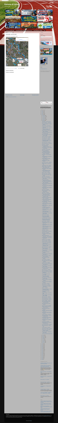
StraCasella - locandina (45, 192)
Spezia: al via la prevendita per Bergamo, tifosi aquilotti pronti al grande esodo (46, 407)
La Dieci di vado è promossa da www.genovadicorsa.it (46, 200)
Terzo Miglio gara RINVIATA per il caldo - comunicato (47, 182)
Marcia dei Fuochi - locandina (46, 173)
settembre (43, 119)
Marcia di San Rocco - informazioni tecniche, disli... (47, 250)
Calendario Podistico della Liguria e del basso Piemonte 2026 (46, 363)
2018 (42, 348)
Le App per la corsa (29, 30)
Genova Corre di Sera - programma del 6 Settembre (46, 180)
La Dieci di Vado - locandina (46, 327)
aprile (43, 338)
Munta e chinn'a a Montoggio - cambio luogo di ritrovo (46, 194)
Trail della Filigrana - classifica (45, 389)
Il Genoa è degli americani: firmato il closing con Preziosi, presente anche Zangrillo (46, 404)
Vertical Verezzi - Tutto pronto (46, 125)
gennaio (43, 342)
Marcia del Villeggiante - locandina (47, 270)
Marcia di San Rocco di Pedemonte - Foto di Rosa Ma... (47, 236)
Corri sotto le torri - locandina (46, 137)
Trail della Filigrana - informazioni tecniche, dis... (47, 238)
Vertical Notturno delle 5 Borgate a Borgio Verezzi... (47, 188)
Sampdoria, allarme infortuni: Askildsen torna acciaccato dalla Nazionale (46, 411)
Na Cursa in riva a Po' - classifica (47, 162)
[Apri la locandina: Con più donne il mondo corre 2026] (45, 25)
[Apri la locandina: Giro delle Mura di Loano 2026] (29, 19)
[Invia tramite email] (20, 68)
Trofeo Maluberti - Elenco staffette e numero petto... (47, 148)
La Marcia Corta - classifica (46, 262)
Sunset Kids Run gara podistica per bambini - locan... (46, 317)
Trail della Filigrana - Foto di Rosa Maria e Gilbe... (47, 213)
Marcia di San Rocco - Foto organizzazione (46, 191)
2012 (42, 355)
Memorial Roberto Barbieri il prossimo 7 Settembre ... (46, 153)
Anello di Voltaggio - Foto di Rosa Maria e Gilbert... (47, 295)
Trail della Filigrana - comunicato (46, 231)
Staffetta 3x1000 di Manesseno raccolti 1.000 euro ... (46, 307)
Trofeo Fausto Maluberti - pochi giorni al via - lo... (46, 228)
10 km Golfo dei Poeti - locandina (47, 324)
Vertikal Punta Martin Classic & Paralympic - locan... (46, 245)
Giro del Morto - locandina (46, 283)
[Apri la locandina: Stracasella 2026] (13, 12)
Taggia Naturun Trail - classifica (46, 165)
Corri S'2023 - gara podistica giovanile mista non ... (46, 207)
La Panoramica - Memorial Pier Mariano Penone (46, 243)
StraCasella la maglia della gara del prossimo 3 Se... (46, 140)
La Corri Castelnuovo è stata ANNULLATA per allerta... (46, 170)
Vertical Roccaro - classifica (46, 284)
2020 (42, 346)
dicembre (43, 115)
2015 (42, 352)
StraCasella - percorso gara (46, 149)
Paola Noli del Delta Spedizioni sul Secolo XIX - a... (47, 184)
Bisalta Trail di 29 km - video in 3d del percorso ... (47, 205)
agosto (43, 120)
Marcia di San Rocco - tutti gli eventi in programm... (46, 256)
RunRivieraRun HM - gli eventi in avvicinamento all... (46, 323)
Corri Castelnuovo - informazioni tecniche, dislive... (46, 201)
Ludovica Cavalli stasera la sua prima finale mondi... (46, 211)
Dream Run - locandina (45, 144)
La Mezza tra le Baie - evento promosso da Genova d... (46, 129)
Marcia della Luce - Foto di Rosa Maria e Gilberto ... (46, 266)
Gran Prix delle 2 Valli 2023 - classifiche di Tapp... (46, 196)
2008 (42, 359)
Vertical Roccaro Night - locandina (47, 328)
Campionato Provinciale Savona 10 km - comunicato (46, 198)
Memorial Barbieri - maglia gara (46, 122)
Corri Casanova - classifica (46, 259)
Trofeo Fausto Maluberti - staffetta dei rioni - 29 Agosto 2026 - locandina (46, 393)
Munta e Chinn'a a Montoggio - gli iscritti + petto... (47, 178)
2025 (42, 112)
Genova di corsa (11, 4)
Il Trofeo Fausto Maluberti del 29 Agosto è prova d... (46, 226)
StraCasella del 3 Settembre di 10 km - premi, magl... (47, 133)
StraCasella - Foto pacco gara (46, 121)
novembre (43, 116)
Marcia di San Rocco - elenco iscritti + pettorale (46, 248)
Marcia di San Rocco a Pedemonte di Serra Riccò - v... (47, 254)
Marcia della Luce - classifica (46, 269)
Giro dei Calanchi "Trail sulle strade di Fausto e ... (46, 158)
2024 (42, 113)
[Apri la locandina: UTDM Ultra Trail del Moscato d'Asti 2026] (13, 19)
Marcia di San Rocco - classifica (46, 246)
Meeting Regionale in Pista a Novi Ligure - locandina (47, 131)
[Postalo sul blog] (21, 68)
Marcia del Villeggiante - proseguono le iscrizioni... (46, 151)
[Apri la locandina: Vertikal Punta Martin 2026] (29, 25)
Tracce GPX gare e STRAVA (38, 30)
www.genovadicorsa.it (47, 415)
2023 (42, 114)
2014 (42, 353)
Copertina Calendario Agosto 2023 (47, 333)
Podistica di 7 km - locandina (46, 239)
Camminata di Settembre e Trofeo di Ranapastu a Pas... (47, 289)
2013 (42, 354)
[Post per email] (18, 68)
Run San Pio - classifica (45, 189)
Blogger (31, 420)
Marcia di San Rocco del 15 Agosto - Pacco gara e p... (47, 264)
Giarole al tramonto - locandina (46, 241)
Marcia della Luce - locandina (45, 379)
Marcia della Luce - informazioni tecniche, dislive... (46, 278)
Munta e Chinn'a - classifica (46, 172)
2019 (42, 347)
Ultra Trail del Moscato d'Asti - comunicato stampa (46, 302)
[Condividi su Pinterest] (23, 68)
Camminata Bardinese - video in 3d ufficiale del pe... (46, 316)
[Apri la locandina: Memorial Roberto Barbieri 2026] (29, 12)
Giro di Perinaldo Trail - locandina (47, 143)
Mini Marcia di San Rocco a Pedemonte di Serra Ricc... (46, 219)
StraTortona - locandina (45, 232)
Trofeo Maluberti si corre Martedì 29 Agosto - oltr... (47, 157)
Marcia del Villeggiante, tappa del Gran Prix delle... (47, 135)
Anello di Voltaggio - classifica (46, 300)
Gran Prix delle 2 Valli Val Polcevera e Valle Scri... (46, 216)
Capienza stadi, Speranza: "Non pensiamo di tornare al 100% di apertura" (45, 409)
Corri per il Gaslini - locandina (46, 240)
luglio (43, 335)
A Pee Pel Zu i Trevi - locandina (46, 305)
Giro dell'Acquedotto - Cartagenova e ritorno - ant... (46, 146)
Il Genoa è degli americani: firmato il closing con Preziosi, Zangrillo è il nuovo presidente (46, 402)
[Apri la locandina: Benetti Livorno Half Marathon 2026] (13, 25)
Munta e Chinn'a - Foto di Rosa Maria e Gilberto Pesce (46, 167)
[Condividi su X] (22, 68)
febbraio (43, 341)
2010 (42, 358)
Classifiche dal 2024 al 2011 (20, 30)
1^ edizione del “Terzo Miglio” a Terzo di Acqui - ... (46, 286)
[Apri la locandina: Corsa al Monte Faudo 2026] (45, 19)
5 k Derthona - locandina (45, 321)
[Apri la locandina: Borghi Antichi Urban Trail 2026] (45, 12)
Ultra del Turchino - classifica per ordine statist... (46, 332)
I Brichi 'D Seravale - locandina (46, 136)
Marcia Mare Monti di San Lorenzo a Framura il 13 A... (47, 268)
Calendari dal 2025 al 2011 (10, 30)
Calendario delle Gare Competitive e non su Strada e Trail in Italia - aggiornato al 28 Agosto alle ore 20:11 (46, 366)
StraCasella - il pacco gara (46, 176)
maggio (43, 337)
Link (44, 30)
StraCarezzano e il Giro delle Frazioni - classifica (46, 330)
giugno (43, 336)
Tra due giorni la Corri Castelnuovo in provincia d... (47, 186)
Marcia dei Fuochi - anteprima (46, 296)
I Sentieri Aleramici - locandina (46, 314)
